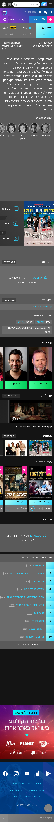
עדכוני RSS (18, 783)
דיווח (29, 783)
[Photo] (40, 447)
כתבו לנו (18, 797)
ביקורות (23, 19)
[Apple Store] (37, 773)
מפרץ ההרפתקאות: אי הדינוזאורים (25, 597)
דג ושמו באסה (36, 629)
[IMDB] (12, 27)
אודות (38, 783)
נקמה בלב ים (37, 581)
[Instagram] (16, 773)
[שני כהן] (11, 124)
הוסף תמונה (9, 436)
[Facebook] (5, 773)
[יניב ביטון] (34, 124)
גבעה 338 (38, 613)
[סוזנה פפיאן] (23, 124)
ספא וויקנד (38, 621)
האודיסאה (38, 565)
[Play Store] (48, 773)
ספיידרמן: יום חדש (34, 589)
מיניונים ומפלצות (35, 637)
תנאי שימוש (16, 790)
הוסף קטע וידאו (11, 395)
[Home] (43, 4)
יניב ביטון (17, 383)
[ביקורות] (12, 203)
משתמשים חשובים (34, 790)
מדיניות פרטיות (32, 797)
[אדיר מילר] (46, 124)
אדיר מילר (42, 383)
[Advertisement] (27, 173)
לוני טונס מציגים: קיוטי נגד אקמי (27, 573)
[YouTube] (27, 773)
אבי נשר (21, 322)
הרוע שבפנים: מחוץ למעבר (30, 605)
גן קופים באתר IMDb (41, 306)
